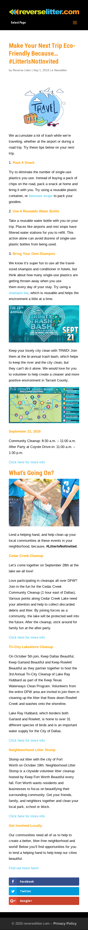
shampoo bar (18, 293)
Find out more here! (24, 868)
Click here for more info (27, 462)
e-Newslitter (59, 70)
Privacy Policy (65, 923)
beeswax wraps (41, 196)
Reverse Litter (22, 70)
